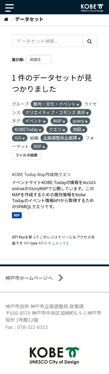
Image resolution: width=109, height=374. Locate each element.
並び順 (17, 59)
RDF (17, 215)
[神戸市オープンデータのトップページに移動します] (92, 8)
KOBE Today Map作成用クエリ (41, 174)
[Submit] (90, 41)
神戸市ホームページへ (29, 277)
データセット (29, 18)
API (27, 243)
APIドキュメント (52, 243)
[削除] (78, 104)
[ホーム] (6, 18)
